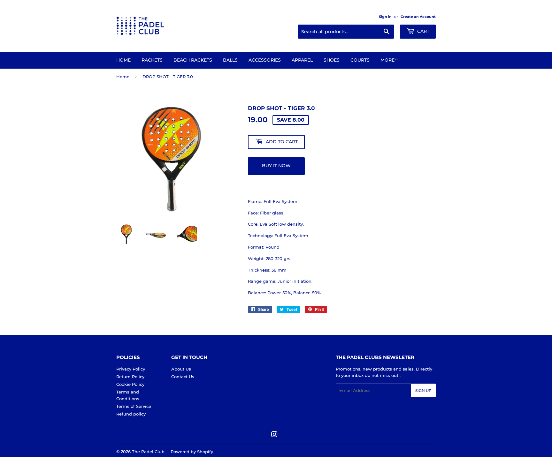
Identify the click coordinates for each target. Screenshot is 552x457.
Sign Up (423, 390)
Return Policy (130, 376)
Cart (422, 31)
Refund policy (131, 413)
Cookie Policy (130, 384)
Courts (360, 60)
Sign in (385, 16)
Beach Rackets (192, 60)
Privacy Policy (130, 368)
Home (123, 60)
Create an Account (418, 16)
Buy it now (276, 166)
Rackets (152, 60)
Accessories (265, 60)
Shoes (332, 60)
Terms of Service (133, 406)
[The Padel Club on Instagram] (274, 435)
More (387, 60)
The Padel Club (148, 451)
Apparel (302, 60)
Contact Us (182, 376)
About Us (181, 368)
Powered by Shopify (192, 451)
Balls (230, 60)
